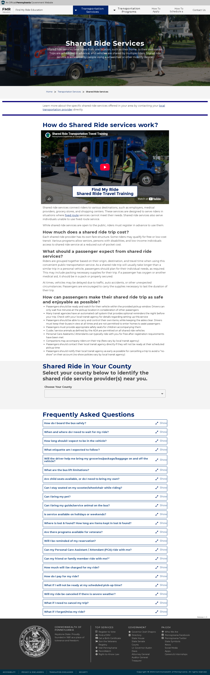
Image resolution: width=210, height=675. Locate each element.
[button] (90, 10)
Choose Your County (58, 387)
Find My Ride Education (29, 10)
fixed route (72, 215)
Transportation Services (69, 91)
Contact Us (199, 10)
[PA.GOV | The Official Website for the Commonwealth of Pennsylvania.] (3, 3)
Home (49, 91)
